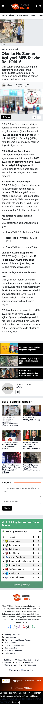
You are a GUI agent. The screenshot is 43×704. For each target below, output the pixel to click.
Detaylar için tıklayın (21, 584)
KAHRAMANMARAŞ (26, 16)
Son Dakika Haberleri (13, 651)
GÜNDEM (7, 662)
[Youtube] (24, 627)
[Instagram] (19, 627)
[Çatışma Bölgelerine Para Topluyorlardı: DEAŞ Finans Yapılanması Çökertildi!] (32, 458)
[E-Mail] (17, 392)
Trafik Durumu (10, 643)
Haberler (6, 49)
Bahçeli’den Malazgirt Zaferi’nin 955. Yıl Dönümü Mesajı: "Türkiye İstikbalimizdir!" (32, 445)
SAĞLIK (17, 665)
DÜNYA (7, 665)
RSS (7, 681)
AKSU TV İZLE (8, 16)
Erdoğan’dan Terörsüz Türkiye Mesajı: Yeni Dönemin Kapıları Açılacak (10, 445)
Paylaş (7, 117)
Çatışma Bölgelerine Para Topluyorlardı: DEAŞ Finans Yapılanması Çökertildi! (31, 468)
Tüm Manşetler (11, 648)
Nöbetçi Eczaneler (12, 635)
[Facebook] (10, 627)
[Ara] (40, 6)
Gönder (7, 508)
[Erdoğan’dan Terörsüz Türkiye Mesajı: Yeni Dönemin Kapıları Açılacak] (11, 435)
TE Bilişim (28, 688)
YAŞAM (18, 662)
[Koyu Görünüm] (37, 6)
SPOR (37, 660)
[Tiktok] (28, 627)
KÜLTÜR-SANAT (30, 665)
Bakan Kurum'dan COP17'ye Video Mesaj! (31, 419)
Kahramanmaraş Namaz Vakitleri (18, 640)
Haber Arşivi (10, 653)
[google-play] (27, 670)
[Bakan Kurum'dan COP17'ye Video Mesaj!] (32, 411)
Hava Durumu (10, 637)
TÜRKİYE (16, 49)
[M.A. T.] (7, 388)
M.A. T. (19, 387)
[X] (15, 627)
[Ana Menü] (3, 6)
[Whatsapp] (33, 627)
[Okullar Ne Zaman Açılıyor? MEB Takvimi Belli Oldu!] (21, 101)
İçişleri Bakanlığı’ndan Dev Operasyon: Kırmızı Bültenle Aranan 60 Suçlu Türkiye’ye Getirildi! (11, 469)
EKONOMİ (29, 662)
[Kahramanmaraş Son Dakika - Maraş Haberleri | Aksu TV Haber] (20, 6)
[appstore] (15, 670)
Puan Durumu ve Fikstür (14, 645)
